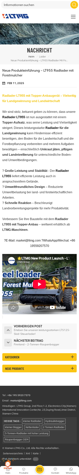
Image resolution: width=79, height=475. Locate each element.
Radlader (52, 127)
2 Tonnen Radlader (53, 427)
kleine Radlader (32, 421)
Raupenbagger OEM (16, 439)
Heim (31, 56)
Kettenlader (32, 427)
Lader (42, 56)
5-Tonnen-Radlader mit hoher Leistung (26, 433)
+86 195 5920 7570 (18, 395)
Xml (28, 453)
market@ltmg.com (21, 400)
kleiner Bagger (13, 427)
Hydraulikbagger (54, 421)
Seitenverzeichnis (13, 453)
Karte (36, 453)
